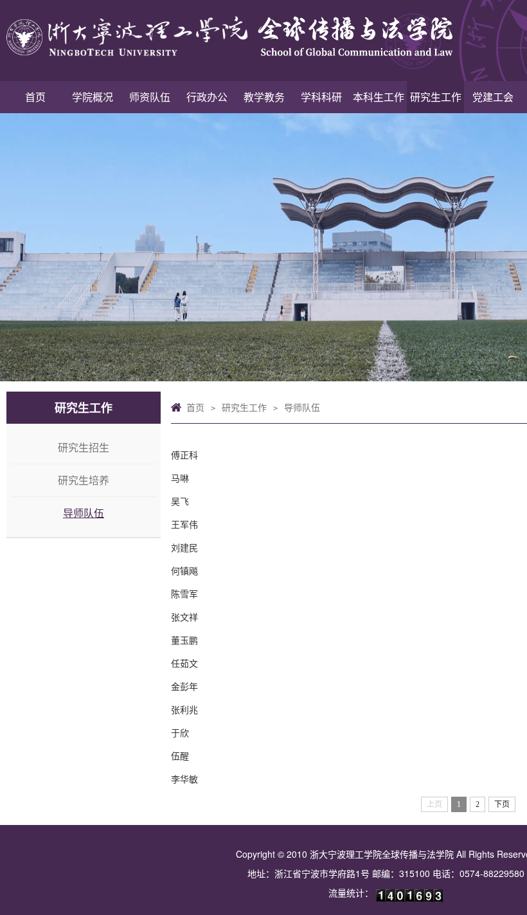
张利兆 (184, 709)
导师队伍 (83, 512)
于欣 (180, 732)
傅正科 (184, 454)
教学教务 (264, 96)
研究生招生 (83, 447)
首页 (35, 96)
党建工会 (493, 96)
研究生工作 (435, 96)
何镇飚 (184, 570)
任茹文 (184, 663)
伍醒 (180, 755)
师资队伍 (149, 96)
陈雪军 (184, 593)
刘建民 (184, 547)
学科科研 (321, 96)
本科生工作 (378, 96)
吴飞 (180, 500)
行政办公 (207, 96)
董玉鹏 (184, 639)
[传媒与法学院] (221, 39)
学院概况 (92, 96)
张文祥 (184, 616)
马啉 (180, 477)
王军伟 (184, 524)
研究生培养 (83, 480)
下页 (502, 804)
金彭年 (184, 686)
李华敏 (184, 778)
